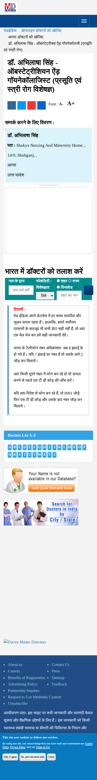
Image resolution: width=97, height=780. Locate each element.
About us (15, 664)
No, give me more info (32, 757)
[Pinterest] (31, 105)
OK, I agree (10, 757)
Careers (14, 671)
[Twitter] (21, 105)
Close (51, 757)
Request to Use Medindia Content (34, 697)
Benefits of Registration (26, 678)
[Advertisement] (42, 219)
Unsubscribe (18, 703)
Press (56, 671)
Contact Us (60, 664)
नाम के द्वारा (17, 281)
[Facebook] (11, 105)
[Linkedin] (41, 105)
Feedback (59, 684)
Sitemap (58, 678)
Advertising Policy (22, 684)
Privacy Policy (17, 747)
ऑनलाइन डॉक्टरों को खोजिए (41, 30)
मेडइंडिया (10, 30)
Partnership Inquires (23, 690)
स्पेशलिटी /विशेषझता (43, 284)
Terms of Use (43, 747)
